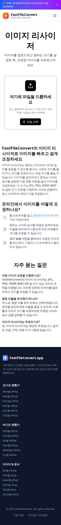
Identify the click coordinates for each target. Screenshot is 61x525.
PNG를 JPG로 (10, 475)
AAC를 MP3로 (10, 410)
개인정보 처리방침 (37, 515)
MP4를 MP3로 (10, 431)
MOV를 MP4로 (10, 435)
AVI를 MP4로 (10, 440)
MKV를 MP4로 (10, 445)
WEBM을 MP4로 (11, 450)
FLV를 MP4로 (10, 455)
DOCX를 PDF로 (11, 494)
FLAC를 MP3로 (10, 401)
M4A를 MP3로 (10, 391)
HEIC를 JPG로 (10, 485)
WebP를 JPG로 (10, 480)
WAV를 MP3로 (10, 396)
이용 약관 (19, 515)
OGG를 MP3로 (10, 415)
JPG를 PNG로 (10, 470)
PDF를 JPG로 (9, 489)
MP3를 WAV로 (10, 405)
